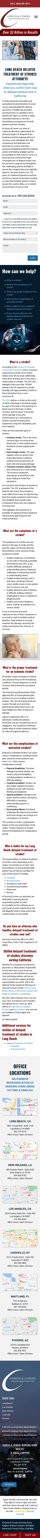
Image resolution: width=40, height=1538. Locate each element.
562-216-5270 (20, 1464)
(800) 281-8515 (23, 3)
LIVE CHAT (10, 1535)
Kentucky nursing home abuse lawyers (19, 1431)
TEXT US (30, 1535)
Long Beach (7, 1403)
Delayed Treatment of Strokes (20, 1043)
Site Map (29, 1528)
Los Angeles (25, 1006)
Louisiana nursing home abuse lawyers (19, 1435)
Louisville (15, 1006)
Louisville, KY (20, 1252)
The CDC (6, 400)
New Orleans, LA (20, 1165)
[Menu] (36, 17)
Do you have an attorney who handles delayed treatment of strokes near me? (20, 316)
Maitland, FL (20, 1296)
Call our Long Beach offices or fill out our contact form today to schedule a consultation (20, 991)
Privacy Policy (18, 1528)
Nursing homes (13, 880)
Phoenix (5, 1009)
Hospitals (11, 878)
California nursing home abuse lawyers (19, 1427)
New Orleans (19, 1009)
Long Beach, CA (20, 1121)
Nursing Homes (18, 1049)
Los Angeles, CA (20, 1208)
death (9, 761)
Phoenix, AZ (20, 1340)
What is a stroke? (14, 280)
